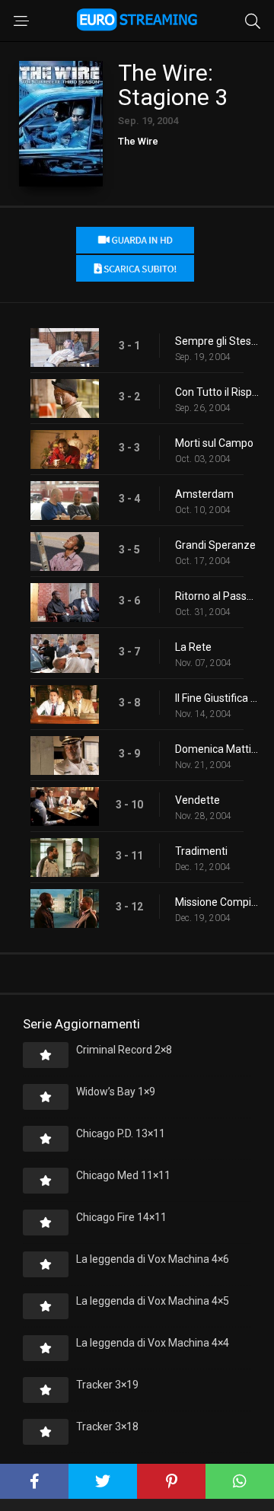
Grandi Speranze (215, 545)
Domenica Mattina (217, 749)
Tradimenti (201, 851)
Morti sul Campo (214, 443)
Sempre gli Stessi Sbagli (217, 341)
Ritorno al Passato (217, 596)
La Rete (193, 647)
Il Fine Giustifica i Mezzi (217, 698)
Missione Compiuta (217, 902)
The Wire (138, 141)
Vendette (197, 800)
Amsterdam (204, 494)
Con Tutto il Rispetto (217, 392)
